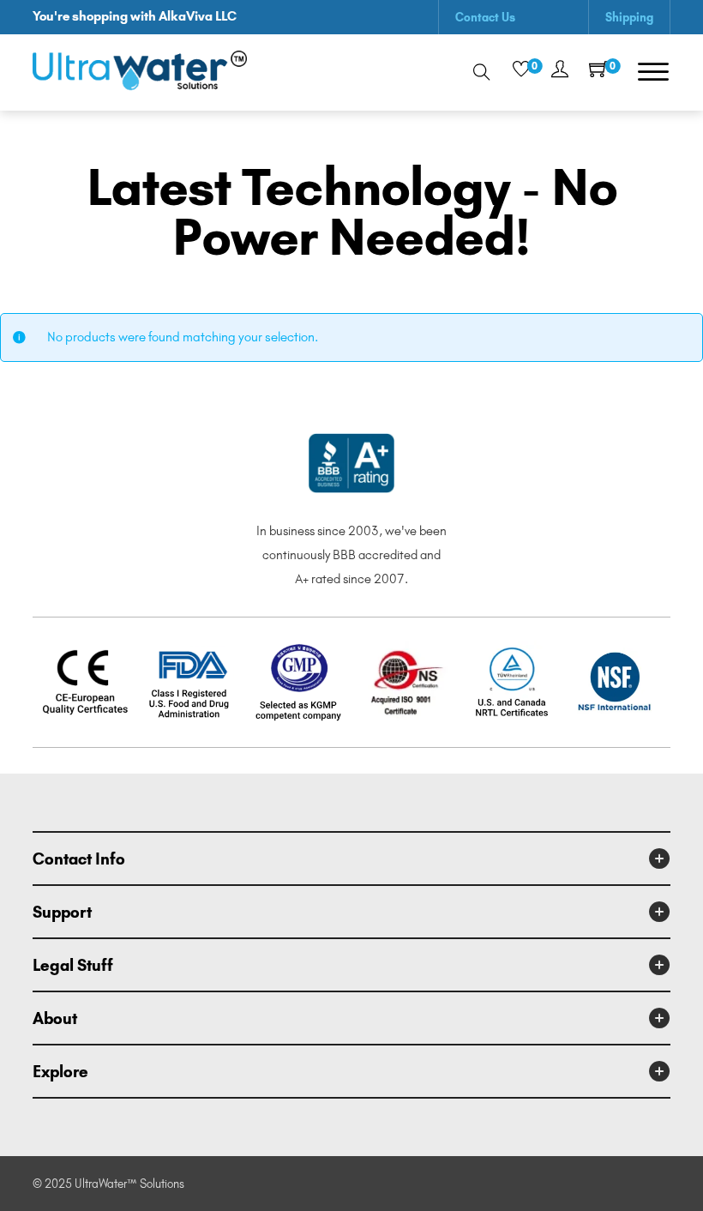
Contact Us (485, 17)
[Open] (653, 72)
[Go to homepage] (140, 72)
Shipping (629, 17)
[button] (351, 858)
